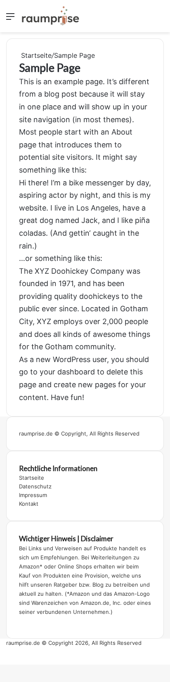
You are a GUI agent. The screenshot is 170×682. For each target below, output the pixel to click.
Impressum (33, 495)
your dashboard (67, 371)
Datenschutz (35, 486)
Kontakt (28, 503)
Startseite (35, 55)
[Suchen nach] (160, 19)
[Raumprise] (50, 16)
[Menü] (10, 19)
